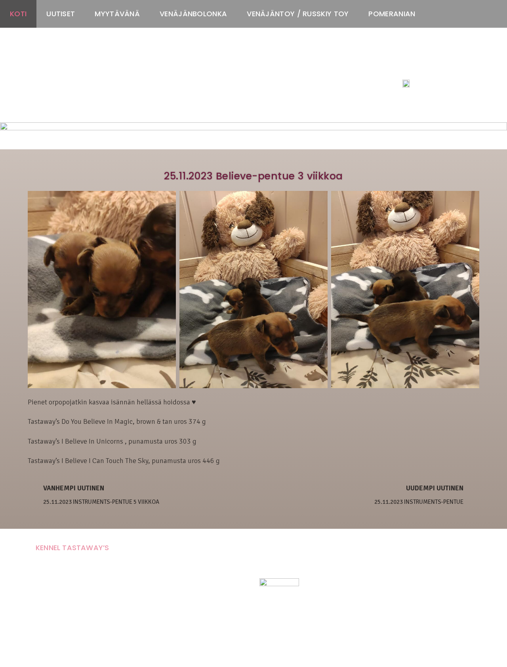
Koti (18, 14)
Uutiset (60, 14)
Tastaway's (417, 67)
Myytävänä (117, 14)
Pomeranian (391, 14)
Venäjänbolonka (193, 14)
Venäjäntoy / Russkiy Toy (298, 14)
